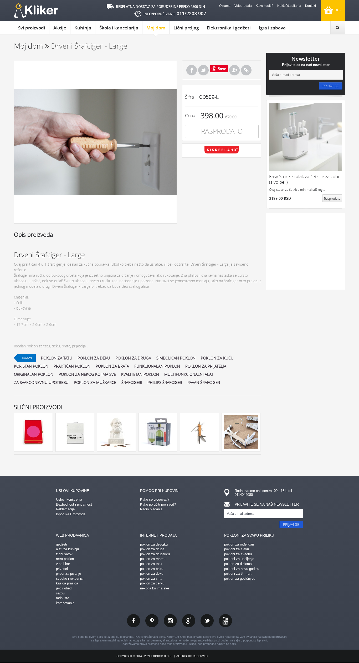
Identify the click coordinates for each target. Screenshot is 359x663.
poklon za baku (151, 569)
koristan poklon (31, 366)
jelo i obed (63, 588)
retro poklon (65, 559)
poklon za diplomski (239, 564)
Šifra (189, 97)
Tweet (203, 70)
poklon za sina (151, 578)
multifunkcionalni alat (188, 374)
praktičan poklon (72, 366)
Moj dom (155, 28)
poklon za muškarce (95, 382)
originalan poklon (33, 374)
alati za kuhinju (67, 549)
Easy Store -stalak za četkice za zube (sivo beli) (304, 179)
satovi (60, 593)
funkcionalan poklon (157, 366)
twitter (207, 620)
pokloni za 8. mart (238, 573)
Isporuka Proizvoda (70, 514)
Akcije (59, 28)
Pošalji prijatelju (234, 70)
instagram (170, 620)
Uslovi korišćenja (69, 499)
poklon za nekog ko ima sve (87, 374)
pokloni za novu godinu (241, 569)
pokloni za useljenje (239, 559)
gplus (188, 620)
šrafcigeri (131, 382)
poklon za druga (133, 358)
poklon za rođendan (239, 544)
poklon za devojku (154, 544)
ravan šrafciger (203, 382)
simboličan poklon (176, 358)
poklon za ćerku (152, 583)
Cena (190, 115)
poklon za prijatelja (205, 366)
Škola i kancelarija (118, 28)
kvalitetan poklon (140, 374)
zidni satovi (64, 554)
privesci (62, 569)
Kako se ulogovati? (154, 499)
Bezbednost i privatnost (74, 504)
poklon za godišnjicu (239, 578)
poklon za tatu (56, 358)
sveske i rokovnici (70, 578)
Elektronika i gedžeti (229, 28)
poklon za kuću (217, 358)
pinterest (151, 620)
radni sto (62, 598)
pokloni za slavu (236, 549)
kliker (36, 10)
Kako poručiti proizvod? (158, 504)
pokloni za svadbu (238, 554)
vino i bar (63, 564)
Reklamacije (65, 509)
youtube (225, 620)
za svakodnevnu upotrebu (41, 382)
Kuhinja (82, 28)
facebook (133, 620)
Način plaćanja (151, 509)
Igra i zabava (272, 28)
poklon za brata (112, 366)
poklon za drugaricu (155, 554)
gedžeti (61, 544)
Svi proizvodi (31, 28)
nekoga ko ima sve (154, 588)
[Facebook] (191, 70)
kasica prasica (67, 583)
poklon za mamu (152, 559)
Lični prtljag (186, 28)
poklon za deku (94, 358)
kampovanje (65, 603)
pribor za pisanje (68, 573)
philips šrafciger (164, 382)
